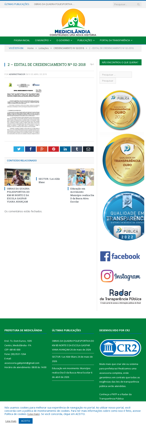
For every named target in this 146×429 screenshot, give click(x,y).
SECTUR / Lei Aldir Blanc (64, 356)
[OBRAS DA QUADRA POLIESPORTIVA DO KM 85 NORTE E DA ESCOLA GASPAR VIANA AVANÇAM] (17, 177)
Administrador (17, 74)
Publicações (84, 40)
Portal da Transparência (115, 40)
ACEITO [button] (25, 420)
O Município (42, 40)
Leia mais (33, 413)
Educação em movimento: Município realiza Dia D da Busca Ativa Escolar (82, 195)
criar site (121, 364)
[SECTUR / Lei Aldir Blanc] (49, 172)
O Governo (63, 40)
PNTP (114, 394)
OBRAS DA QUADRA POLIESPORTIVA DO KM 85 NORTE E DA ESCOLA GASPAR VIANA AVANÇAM (55, 4)
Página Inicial (22, 40)
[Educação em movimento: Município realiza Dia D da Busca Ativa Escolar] (81, 177)
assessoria (105, 373)
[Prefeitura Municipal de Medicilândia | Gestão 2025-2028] (73, 21)
